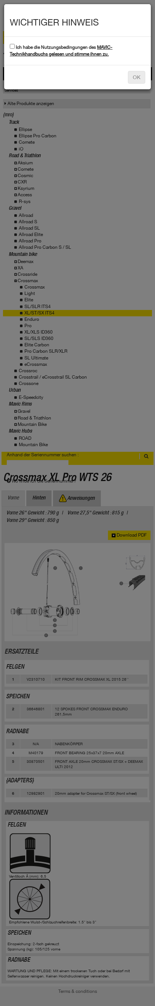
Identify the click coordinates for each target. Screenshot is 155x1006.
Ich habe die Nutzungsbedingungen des (61, 50)
